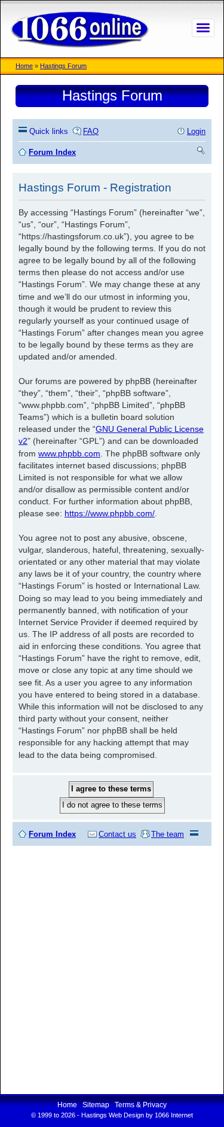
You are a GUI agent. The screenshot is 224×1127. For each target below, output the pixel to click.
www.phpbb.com (69, 453)
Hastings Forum (63, 65)
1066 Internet (174, 1115)
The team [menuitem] (167, 834)
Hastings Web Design (112, 1115)
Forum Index (52, 834)
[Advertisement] (112, 970)
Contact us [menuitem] (117, 834)
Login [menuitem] (196, 131)
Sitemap (95, 1105)
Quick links (48, 131)
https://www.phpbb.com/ (110, 513)
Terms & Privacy (141, 1105)
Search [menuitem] (201, 152)
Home (24, 65)
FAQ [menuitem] (91, 131)
